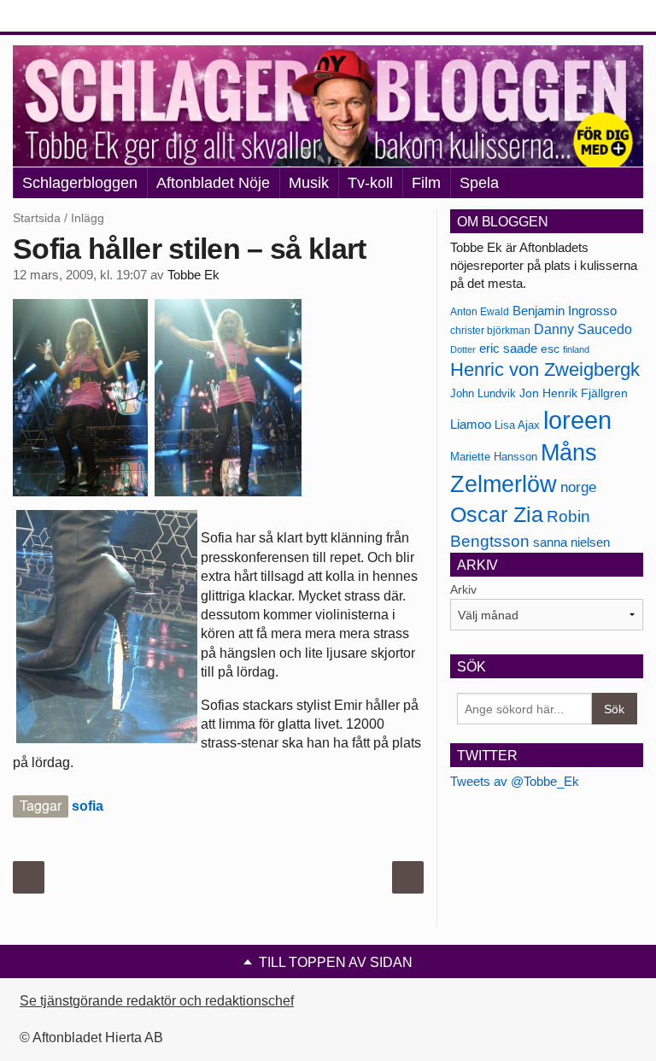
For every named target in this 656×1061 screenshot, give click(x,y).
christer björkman (490, 331)
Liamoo (470, 424)
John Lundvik (483, 393)
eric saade (508, 348)
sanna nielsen (571, 542)
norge (578, 486)
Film (426, 182)
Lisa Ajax (517, 425)
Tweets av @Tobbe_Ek (514, 781)
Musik (309, 182)
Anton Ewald (479, 312)
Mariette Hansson (493, 457)
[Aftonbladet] (77, 17)
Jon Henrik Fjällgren (573, 393)
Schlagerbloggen (80, 182)
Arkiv (463, 589)
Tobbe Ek (193, 275)
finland (576, 349)
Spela (479, 182)
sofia (87, 806)
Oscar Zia (496, 514)
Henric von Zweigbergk (545, 369)
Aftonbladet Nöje (213, 182)
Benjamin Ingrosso (564, 311)
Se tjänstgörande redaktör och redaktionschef (157, 1001)
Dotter (463, 349)
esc (550, 348)
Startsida (37, 218)
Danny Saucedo (583, 329)
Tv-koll (370, 182)
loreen (577, 420)
